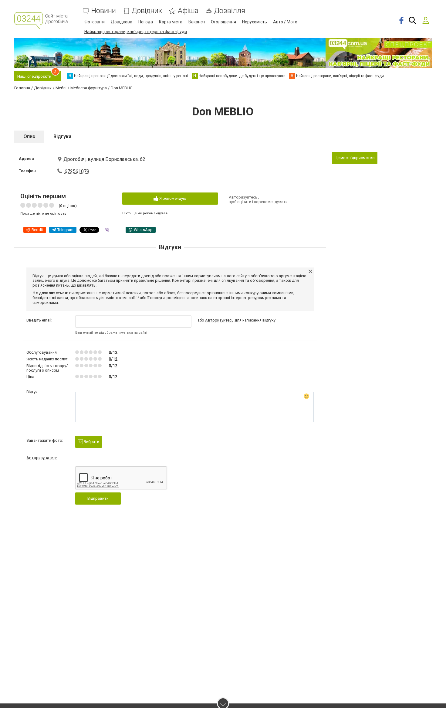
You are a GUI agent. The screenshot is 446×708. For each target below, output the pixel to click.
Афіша (188, 11)
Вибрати (91, 441)
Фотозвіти (94, 21)
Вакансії (196, 21)
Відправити (98, 498)
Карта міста (170, 21)
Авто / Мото (285, 21)
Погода (145, 21)
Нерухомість (254, 21)
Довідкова (121, 21)
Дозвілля (229, 11)
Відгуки (62, 136)
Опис (29, 136)
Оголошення (223, 21)
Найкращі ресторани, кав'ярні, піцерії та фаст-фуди (135, 31)
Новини (103, 11)
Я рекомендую (172, 198)
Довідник (147, 11)
